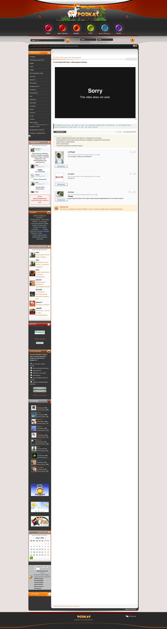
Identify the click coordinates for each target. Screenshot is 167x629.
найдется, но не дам (39, 373)
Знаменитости (34, 86)
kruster (71, 174)
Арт (31, 96)
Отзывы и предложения (37, 133)
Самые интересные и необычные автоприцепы (43, 274)
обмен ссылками (39, 339)
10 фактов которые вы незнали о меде (69, 146)
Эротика (32, 76)
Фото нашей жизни (62, 144)
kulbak (69, 57)
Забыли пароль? (104, 42)
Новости (32, 113)
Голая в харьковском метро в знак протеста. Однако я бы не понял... (79, 138)
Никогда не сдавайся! (43, 304)
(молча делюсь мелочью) (40, 368)
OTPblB (71, 152)
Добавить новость (66, 606)
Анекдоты (33, 89)
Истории (32, 106)
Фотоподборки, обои (36, 73)
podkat (86, 619)
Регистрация (86, 42)
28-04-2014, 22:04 (58, 57)
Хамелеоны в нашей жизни (65, 142)
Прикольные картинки (37, 60)
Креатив (32, 80)
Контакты (76, 606)
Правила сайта (35, 126)
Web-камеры (34, 122)
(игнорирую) (36, 375)
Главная (32, 57)
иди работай (36, 370)
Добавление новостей (37, 130)
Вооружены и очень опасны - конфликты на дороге (42, 265)
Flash (31, 66)
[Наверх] (130, 610)
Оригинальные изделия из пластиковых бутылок (43, 284)
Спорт (32, 116)
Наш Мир (33, 103)
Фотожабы (33, 83)
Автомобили (34, 93)
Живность (33, 99)
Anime (32, 109)
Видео (32, 63)
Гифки (32, 70)
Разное (32, 119)
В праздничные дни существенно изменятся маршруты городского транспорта (83, 140)
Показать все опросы (40, 395)
